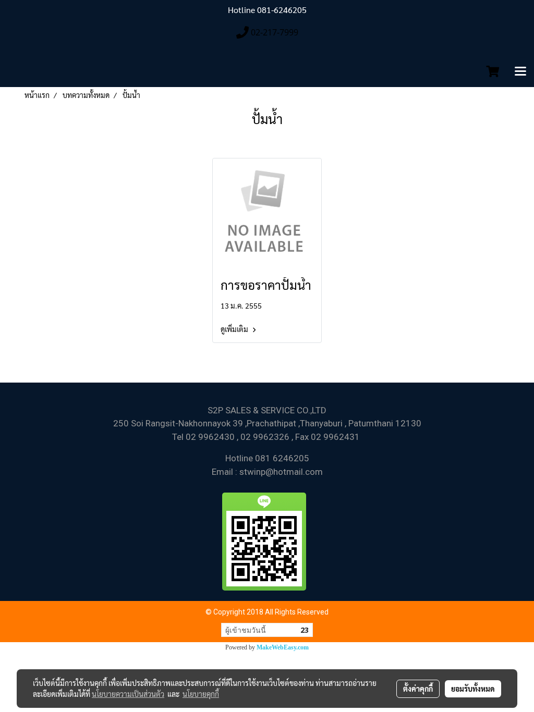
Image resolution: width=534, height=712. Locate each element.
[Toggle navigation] (520, 71)
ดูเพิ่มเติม (235, 329)
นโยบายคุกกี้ (201, 693)
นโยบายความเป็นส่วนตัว (128, 693)
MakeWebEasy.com (283, 647)
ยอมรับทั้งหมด (473, 688)
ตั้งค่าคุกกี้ (418, 688)
